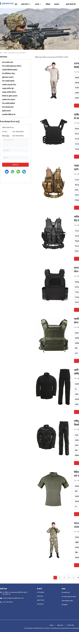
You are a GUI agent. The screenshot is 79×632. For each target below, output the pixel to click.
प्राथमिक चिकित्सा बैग (8, 115)
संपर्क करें (15, 165)
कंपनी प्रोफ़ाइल (40, 592)
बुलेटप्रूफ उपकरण (7, 77)
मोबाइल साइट (60, 625)
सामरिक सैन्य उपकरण (8, 100)
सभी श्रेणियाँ (64, 604)
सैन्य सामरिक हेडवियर (8, 103)
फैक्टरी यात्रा (40, 596)
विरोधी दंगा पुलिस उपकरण (9, 96)
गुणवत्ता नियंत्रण (40, 600)
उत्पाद (5, 53)
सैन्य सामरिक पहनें (7, 62)
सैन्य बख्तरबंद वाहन (8, 107)
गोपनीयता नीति (70, 625)
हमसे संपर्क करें (40, 604)
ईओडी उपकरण (6, 111)
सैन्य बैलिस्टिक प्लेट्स (8, 73)
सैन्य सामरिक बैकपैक (8, 81)
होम (1, 53)
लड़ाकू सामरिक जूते (8, 88)
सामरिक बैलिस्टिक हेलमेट (9, 70)
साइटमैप (51, 625)
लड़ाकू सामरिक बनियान (9, 92)
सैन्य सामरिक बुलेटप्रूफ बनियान (11, 66)
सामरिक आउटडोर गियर (9, 85)
